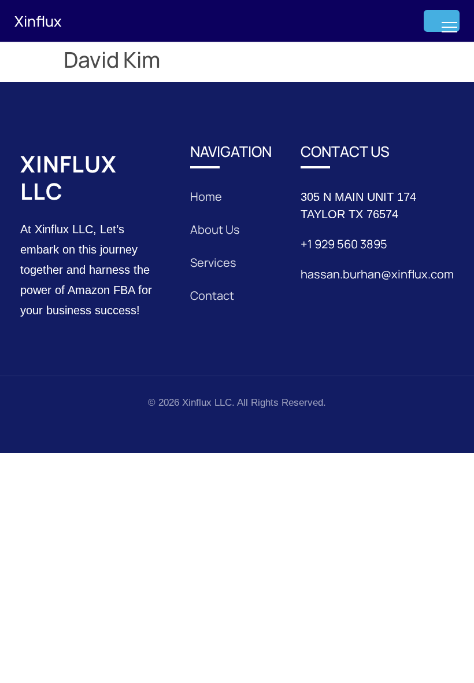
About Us (215, 229)
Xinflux (37, 21)
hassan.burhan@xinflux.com (377, 274)
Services (213, 262)
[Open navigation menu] (442, 21)
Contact (212, 295)
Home (206, 196)
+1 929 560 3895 (344, 244)
